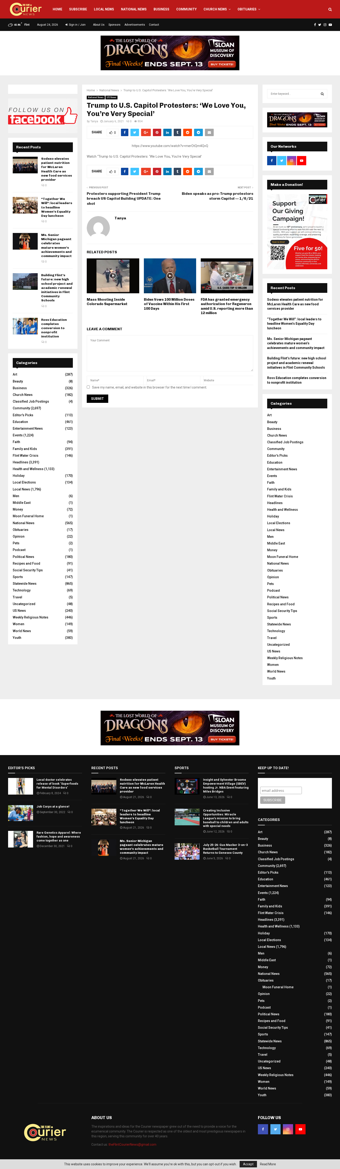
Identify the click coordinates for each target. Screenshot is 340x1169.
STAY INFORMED (95, 568)
